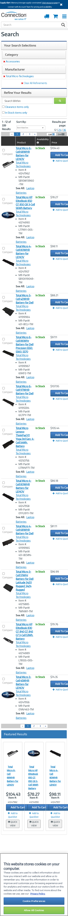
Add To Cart (18, 807)
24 (59, 129)
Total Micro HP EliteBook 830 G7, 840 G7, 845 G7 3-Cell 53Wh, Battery (24, 631)
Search (10, 34)
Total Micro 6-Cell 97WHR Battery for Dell (24, 390)
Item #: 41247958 (24, 504)
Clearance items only (17, 106)
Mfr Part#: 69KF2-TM (24, 371)
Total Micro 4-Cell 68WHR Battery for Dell (24, 530)
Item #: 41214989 (24, 651)
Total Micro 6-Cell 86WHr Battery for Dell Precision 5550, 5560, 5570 (24, 344)
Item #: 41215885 (23, 602)
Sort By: (21, 121)
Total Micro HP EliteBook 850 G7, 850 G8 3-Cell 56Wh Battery (33, 777)
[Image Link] (12, 753)
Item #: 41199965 (24, 546)
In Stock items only (16, 112)
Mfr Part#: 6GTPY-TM (24, 413)
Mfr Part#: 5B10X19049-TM (26, 279)
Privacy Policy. (37, 893)
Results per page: (59, 123)
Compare (7, 153)
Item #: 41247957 (23, 269)
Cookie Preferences (34, 901)
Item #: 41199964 (24, 315)
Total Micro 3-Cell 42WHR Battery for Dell (24, 299)
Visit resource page (50, 3)
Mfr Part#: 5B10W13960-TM (26, 180)
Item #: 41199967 (24, 364)
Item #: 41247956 (24, 700)
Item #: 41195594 (23, 406)
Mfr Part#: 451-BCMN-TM (25, 555)
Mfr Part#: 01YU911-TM (25, 511)
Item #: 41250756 (23, 458)
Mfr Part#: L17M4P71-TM (26, 466)
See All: (20, 188)
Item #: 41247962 (24, 171)
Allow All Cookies (34, 910)
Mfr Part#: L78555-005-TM (25, 660)
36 (64, 129)
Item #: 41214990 (24, 220)
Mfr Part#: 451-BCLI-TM (25, 322)
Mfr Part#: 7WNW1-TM (25, 609)
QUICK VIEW (13, 824)
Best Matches (22, 128)
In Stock (40, 148)
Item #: (12, 797)
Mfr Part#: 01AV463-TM (26, 707)
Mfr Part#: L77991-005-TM (25, 230)
